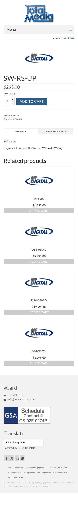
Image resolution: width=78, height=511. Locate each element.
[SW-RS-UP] (39, 58)
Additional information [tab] (56, 131)
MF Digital (68, 38)
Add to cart (32, 101)
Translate (30, 447)
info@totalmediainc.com (21, 399)
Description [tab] (20, 131)
